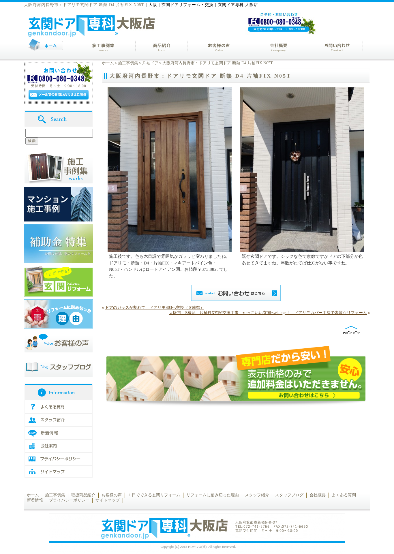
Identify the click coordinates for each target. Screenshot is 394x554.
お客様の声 (112, 495)
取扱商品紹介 (83, 495)
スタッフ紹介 (257, 495)
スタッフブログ (289, 495)
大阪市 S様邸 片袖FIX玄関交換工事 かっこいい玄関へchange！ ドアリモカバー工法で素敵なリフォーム (268, 313)
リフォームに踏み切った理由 (212, 495)
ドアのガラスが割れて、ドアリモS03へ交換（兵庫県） (154, 307)
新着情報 (35, 500)
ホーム (108, 63)
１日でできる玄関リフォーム (154, 495)
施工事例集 (128, 63)
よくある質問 (344, 495)
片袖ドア (150, 63)
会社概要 (317, 495)
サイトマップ (107, 500)
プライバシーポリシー (69, 500)
